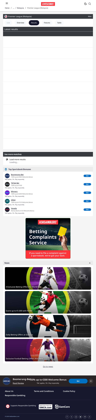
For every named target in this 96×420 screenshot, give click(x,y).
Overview (20, 23)
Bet (87, 176)
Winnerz (14, 191)
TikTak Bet (15, 183)
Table (59, 23)
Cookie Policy (69, 391)
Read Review (18, 383)
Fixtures (47, 23)
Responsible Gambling (15, 395)
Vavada (14, 208)
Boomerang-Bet (17, 174)
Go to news (48, 366)
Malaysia (20, 8)
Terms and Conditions (44, 391)
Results (34, 23)
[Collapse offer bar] (91, 381)
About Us (9, 391)
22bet (13, 200)
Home (7, 8)
